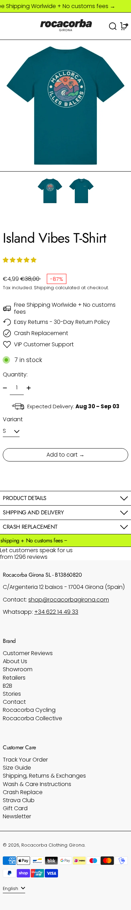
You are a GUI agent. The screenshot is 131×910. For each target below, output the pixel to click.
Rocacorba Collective (32, 718)
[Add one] (29, 388)
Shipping (44, 288)
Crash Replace (23, 792)
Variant (13, 419)
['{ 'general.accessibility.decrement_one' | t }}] (5, 388)
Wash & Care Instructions (37, 784)
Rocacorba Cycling (29, 710)
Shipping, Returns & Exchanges (44, 776)
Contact (14, 702)
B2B (7, 686)
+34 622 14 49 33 (56, 612)
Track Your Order (25, 760)
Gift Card (15, 808)
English (11, 888)
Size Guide (17, 768)
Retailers (14, 678)
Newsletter (17, 816)
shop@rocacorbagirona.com (68, 600)
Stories (12, 694)
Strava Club (19, 800)
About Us (15, 661)
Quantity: (15, 374)
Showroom (17, 669)
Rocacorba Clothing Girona (53, 845)
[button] (65, 105)
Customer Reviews (28, 653)
